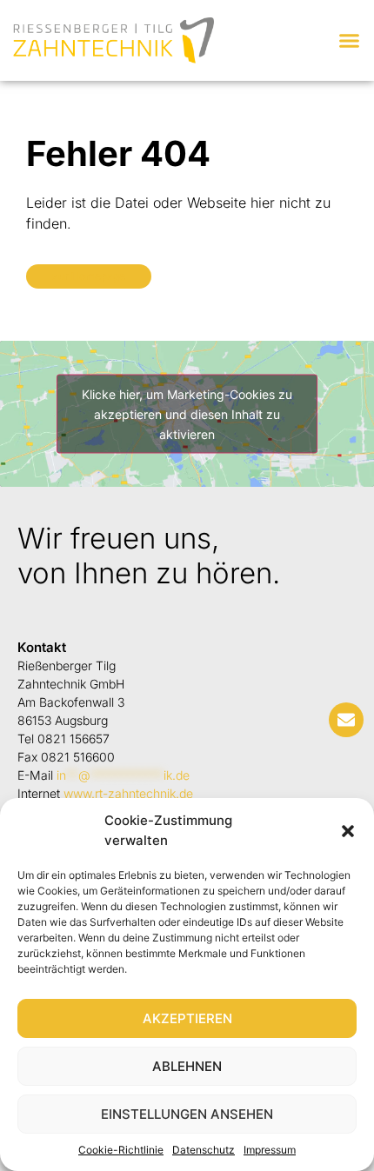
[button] (348, 831)
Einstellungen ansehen (187, 1114)
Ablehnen (187, 1066)
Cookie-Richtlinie (121, 1149)
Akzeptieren (187, 1018)
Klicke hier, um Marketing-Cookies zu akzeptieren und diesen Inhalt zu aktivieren (187, 413)
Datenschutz (203, 1149)
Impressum (270, 1149)
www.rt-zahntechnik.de (128, 793)
